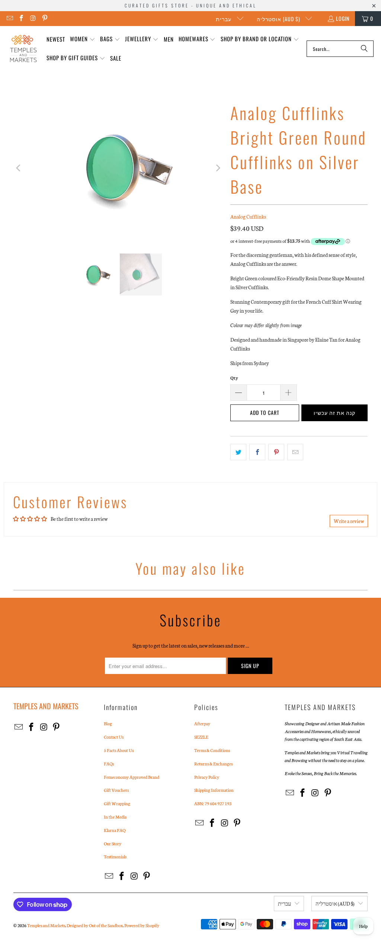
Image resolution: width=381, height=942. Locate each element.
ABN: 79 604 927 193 (212, 803)
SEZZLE (201, 737)
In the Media (115, 817)
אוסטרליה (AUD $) (279, 19)
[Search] (364, 49)
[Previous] (19, 168)
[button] (82, 39)
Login (342, 18)
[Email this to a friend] (295, 452)
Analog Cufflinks (248, 216)
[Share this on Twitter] (238, 452)
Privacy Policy (206, 777)
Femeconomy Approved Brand (131, 777)
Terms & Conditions (212, 750)
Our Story (112, 843)
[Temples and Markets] (23, 49)
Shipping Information (214, 790)
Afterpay (202, 723)
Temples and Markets (46, 925)
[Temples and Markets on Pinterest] (44, 18)
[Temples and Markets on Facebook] (21, 18)
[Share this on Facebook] (257, 452)
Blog (108, 723)
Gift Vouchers (116, 790)
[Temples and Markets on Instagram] (32, 18)
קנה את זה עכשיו (334, 412)
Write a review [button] (349, 521)
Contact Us (114, 737)
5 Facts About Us (119, 750)
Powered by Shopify (141, 925)
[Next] (217, 168)
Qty (234, 378)
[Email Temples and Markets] (9, 18)
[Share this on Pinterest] (276, 452)
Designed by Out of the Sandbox (95, 925)
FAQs (109, 764)
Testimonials (115, 856)
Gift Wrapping (117, 803)
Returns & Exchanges (213, 764)
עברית (224, 19)
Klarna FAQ (114, 830)
